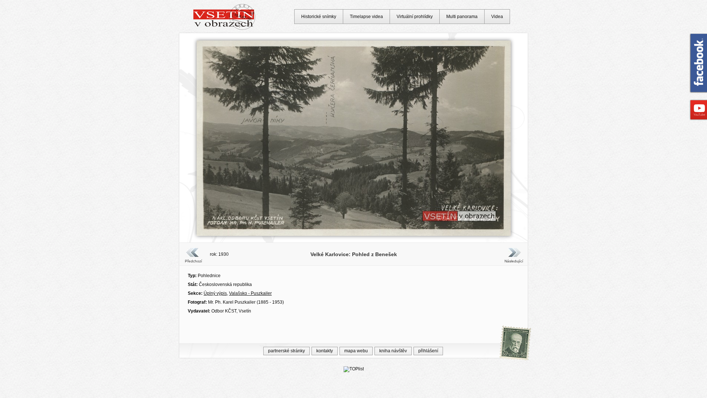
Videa (497, 16)
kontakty (324, 350)
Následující (513, 261)
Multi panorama (462, 16)
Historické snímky (318, 16)
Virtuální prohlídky (415, 16)
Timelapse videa (366, 16)
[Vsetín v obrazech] (224, 28)
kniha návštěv (393, 350)
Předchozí (193, 261)
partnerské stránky (286, 350)
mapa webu (356, 350)
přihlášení (428, 350)
